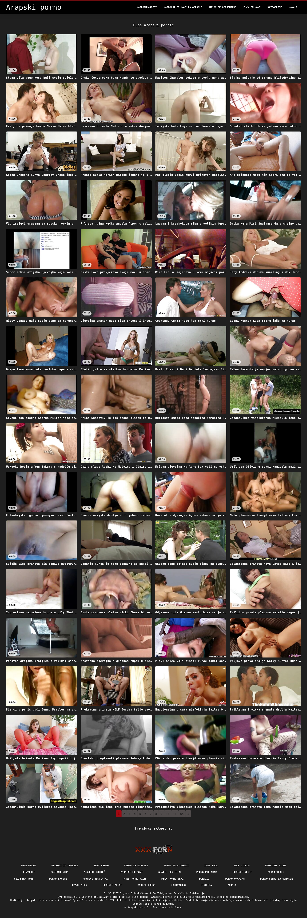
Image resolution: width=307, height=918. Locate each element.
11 (175, 814)
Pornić (231, 885)
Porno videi (276, 872)
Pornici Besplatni (95, 878)
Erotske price (112, 885)
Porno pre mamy (206, 872)
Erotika (206, 885)
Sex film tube (24, 878)
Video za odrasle (136, 865)
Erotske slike (242, 872)
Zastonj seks (59, 872)
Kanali (293, 7)
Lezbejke (29, 872)
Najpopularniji (147, 7)
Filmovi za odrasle (64, 865)
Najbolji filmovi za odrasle (183, 7)
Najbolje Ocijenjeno (222, 7)
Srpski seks (79, 885)
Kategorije (275, 7)
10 (167, 814)
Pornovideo (178, 885)
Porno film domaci (176, 865)
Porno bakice (58, 878)
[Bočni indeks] (153, 849)
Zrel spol (211, 865)
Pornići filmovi (131, 872)
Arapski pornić (139, 907)
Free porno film (134, 878)
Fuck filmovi (251, 7)
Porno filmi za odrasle (276, 878)
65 (182, 814)
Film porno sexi (172, 878)
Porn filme (28, 865)
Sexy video (101, 865)
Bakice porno (146, 885)
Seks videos (241, 865)
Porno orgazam (235, 878)
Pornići (204, 878)
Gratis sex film (169, 872)
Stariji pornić (94, 872)
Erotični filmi (275, 865)
